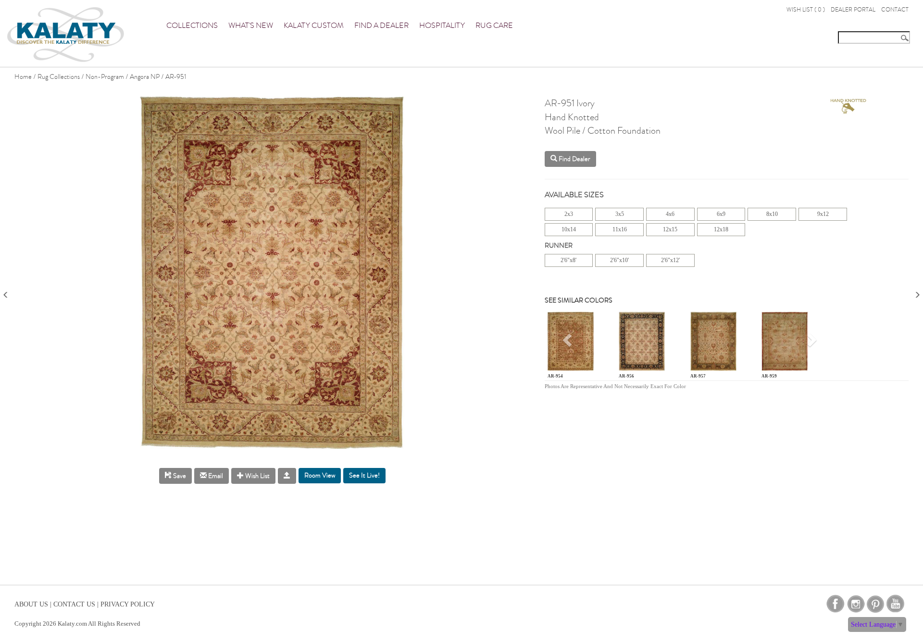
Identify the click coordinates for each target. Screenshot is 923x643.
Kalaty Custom (314, 25)
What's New (250, 25)
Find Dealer (573, 159)
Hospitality (442, 25)
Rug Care (494, 25)
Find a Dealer (381, 25)
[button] (569, 343)
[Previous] (5, 291)
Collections (192, 25)
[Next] (917, 291)
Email (215, 475)
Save (179, 475)
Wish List (257, 475)
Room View (319, 475)
